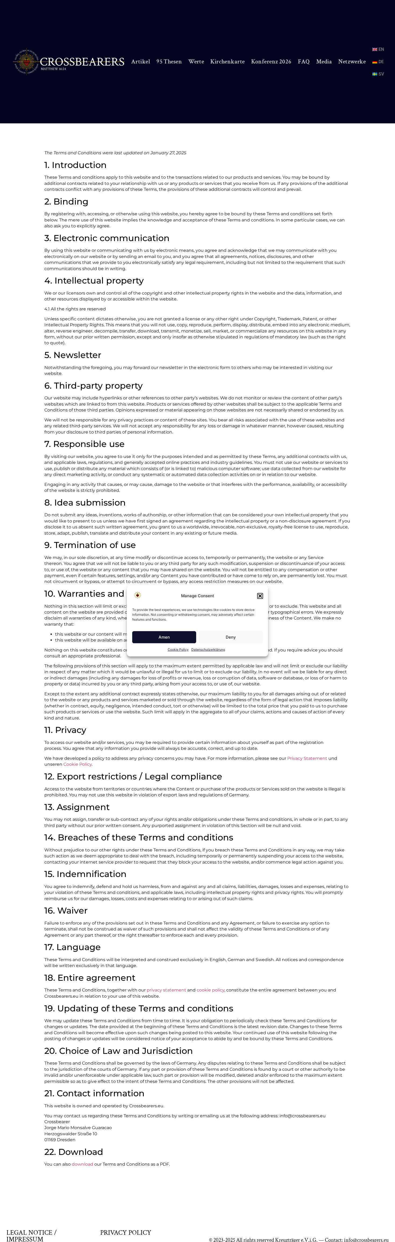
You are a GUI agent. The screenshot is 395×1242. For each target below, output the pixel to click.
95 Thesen (169, 62)
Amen (164, 637)
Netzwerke (352, 62)
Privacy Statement (307, 758)
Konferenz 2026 (271, 62)
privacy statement (166, 990)
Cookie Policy (178, 649)
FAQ (304, 62)
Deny (231, 637)
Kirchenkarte (227, 62)
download (82, 1164)
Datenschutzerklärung (208, 649)
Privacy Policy (125, 1232)
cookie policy (210, 990)
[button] (260, 596)
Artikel (140, 62)
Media (324, 62)
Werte (196, 62)
